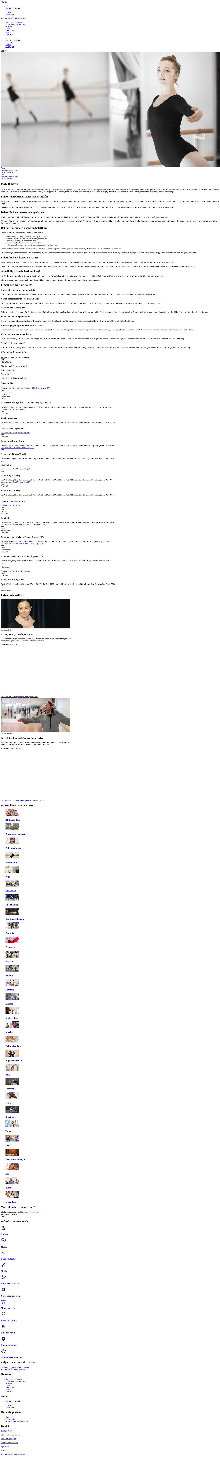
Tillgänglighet (10, 1419)
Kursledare (9, 1392)
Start (2, 168)
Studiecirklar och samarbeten (16, 1381)
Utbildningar (10, 1387)
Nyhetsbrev (5, 1447)
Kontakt (8, 1405)
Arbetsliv (9, 1383)
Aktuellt (8, 1389)
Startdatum (18, 378)
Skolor (8, 1385)
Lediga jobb (10, 1407)
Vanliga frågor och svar (9, 1443)
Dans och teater (6, 172)
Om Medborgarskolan (13, 1401)
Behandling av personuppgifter (17, 1421)
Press (3, 1450)
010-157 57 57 (6, 1431)
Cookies (4, 2)
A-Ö (11, 378)
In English (9, 1403)
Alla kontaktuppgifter (8, 1439)
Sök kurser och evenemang (11, 1212)
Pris (24, 378)
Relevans (5, 378)
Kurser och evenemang (9, 170)
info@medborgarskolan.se (10, 1435)
